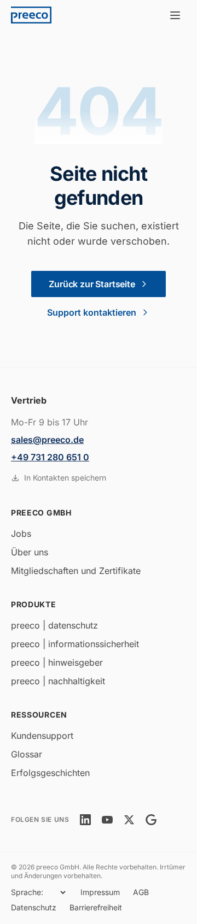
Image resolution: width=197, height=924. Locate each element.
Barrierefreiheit (95, 907)
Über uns (29, 552)
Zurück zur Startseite (92, 284)
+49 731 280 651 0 (50, 457)
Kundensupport (42, 735)
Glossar (26, 754)
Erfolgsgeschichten (50, 772)
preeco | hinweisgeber (57, 662)
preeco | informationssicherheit (75, 643)
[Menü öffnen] (175, 15)
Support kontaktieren (91, 312)
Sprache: (27, 892)
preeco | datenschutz (54, 625)
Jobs (21, 533)
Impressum (100, 892)
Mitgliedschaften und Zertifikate (76, 570)
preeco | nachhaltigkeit (58, 681)
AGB (141, 892)
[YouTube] (107, 819)
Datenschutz (33, 907)
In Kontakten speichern (65, 477)
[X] (129, 819)
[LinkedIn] (85, 819)
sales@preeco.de (47, 439)
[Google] (151, 819)
